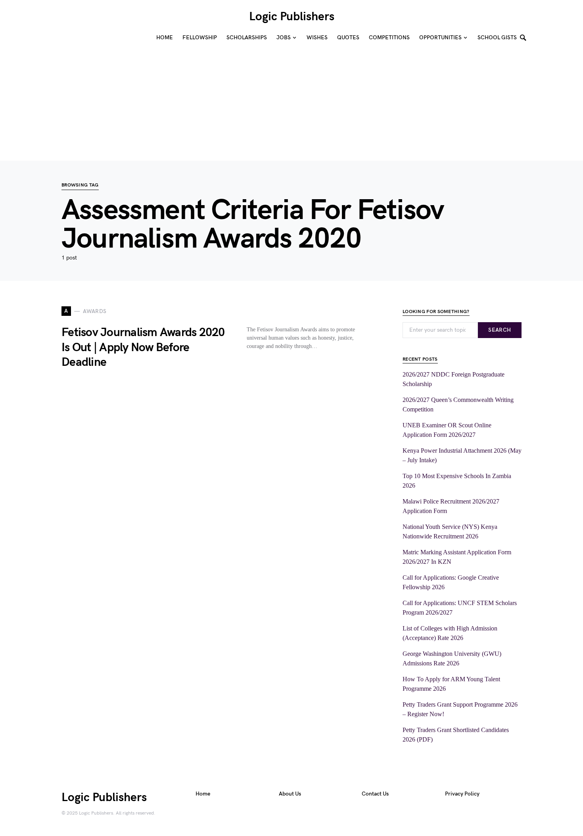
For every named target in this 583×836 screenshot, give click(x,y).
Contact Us (375, 793)
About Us (290, 793)
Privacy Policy (462, 793)
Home (203, 793)
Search (499, 330)
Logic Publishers (291, 17)
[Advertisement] (238, 105)
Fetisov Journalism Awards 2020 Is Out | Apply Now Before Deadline (143, 347)
